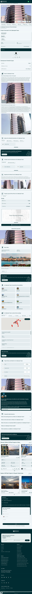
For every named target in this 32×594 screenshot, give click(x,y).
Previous (2, 450)
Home (1, 3)
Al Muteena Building (4, 456)
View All (30, 442)
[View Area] (18, 492)
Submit (27, 540)
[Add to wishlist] (16, 454)
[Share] (18, 454)
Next (17, 450)
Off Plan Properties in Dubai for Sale (7, 3)
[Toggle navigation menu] (30, 2)
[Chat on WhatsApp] (28, 2)
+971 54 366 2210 (5, 502)
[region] (15, 298)
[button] (18, 324)
